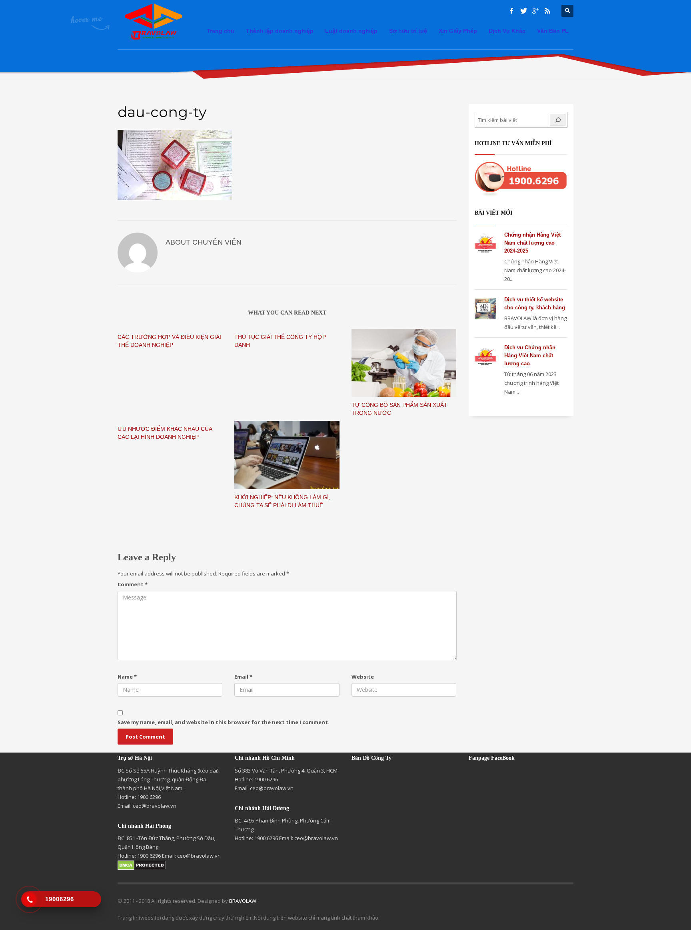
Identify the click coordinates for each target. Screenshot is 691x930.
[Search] (557, 119)
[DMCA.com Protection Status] (142, 864)
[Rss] (547, 11)
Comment (133, 584)
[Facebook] (511, 11)
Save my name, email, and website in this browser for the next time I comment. (224, 722)
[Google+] (535, 11)
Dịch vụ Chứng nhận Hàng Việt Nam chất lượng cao (529, 355)
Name (127, 676)
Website (362, 676)
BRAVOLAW (242, 900)
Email (243, 676)
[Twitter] (523, 11)
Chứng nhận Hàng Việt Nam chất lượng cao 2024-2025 (532, 243)
